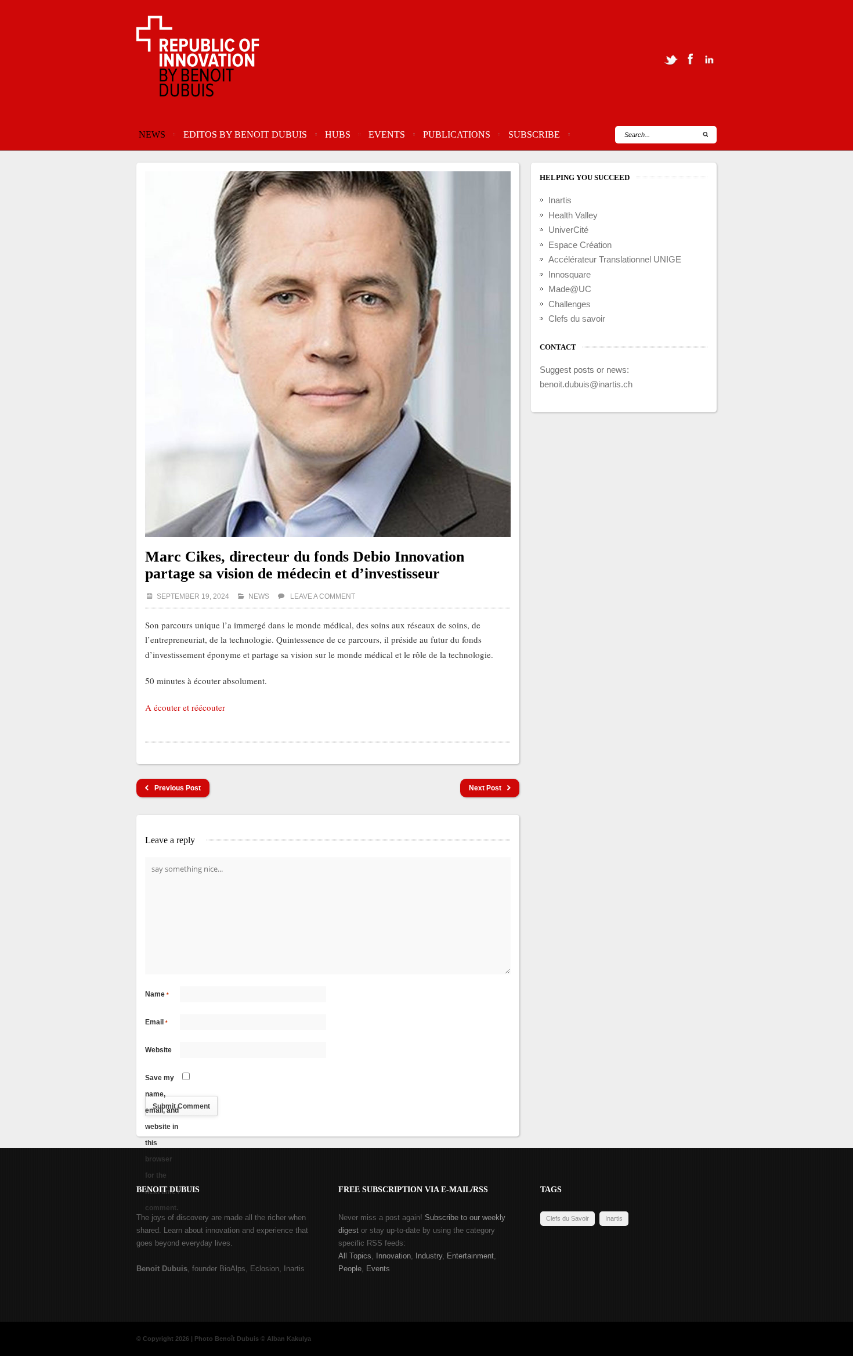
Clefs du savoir (576, 318)
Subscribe (534, 134)
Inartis (560, 200)
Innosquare (569, 274)
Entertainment (470, 1255)
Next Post (485, 788)
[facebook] (689, 59)
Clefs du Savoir (567, 1218)
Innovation (393, 1255)
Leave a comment (322, 596)
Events (386, 134)
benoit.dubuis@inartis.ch (586, 384)
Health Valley (573, 215)
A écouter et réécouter (185, 707)
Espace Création (580, 245)
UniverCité (568, 230)
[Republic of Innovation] (198, 59)
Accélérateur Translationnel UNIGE (614, 259)
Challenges (569, 304)
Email (156, 1022)
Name (157, 994)
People (350, 1268)
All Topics (354, 1255)
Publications (456, 134)
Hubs (337, 134)
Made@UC (569, 289)
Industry (428, 1255)
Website (158, 1050)
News (152, 134)
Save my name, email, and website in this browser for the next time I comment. (162, 1080)
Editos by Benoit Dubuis (245, 134)
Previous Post (177, 788)
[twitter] (670, 59)
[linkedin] (709, 59)
